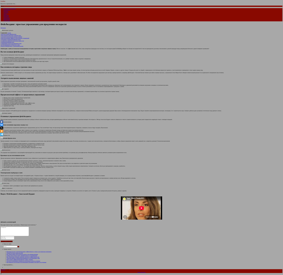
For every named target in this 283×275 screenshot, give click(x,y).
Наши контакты (141, 272)
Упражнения (7, 10)
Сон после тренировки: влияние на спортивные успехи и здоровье (23, 261)
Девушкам (6, 16)
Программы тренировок (10, 8)
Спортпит (6, 12)
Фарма (5, 14)
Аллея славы (7, 20)
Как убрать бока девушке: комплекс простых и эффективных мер (22, 257)
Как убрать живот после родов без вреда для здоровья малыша (22, 254)
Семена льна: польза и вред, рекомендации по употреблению (21, 255)
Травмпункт (7, 19)
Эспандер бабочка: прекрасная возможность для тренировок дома (23, 258)
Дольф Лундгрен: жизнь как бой (14, 253)
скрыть (9, 33)
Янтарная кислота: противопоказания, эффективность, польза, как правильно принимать (28, 251)
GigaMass (3, 1)
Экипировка (7, 18)
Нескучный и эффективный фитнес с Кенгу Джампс (19, 259)
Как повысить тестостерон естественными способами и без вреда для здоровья (26, 262)
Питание (6, 11)
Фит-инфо (6, 15)
